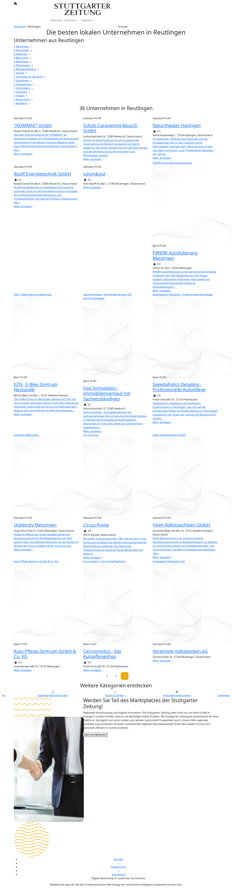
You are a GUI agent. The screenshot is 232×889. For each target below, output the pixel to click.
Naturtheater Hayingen (177, 125)
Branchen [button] (71, 20)
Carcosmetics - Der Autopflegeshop (102, 653)
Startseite (56, 20)
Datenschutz (118, 867)
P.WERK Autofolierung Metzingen (175, 255)
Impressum (118, 874)
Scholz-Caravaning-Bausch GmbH (110, 128)
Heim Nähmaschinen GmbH (181, 525)
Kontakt (118, 859)
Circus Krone (96, 525)
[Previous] (107, 676)
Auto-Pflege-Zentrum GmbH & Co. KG (45, 653)
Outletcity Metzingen (35, 525)
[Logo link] (82, 9)
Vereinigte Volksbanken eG (180, 651)
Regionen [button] (87, 20)
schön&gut (94, 174)
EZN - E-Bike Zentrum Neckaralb (36, 387)
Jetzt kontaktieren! (95, 734)
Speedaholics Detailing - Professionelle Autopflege (179, 387)
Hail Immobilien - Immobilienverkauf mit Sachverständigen (106, 393)
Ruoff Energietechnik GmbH (42, 174)
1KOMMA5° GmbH (33, 125)
